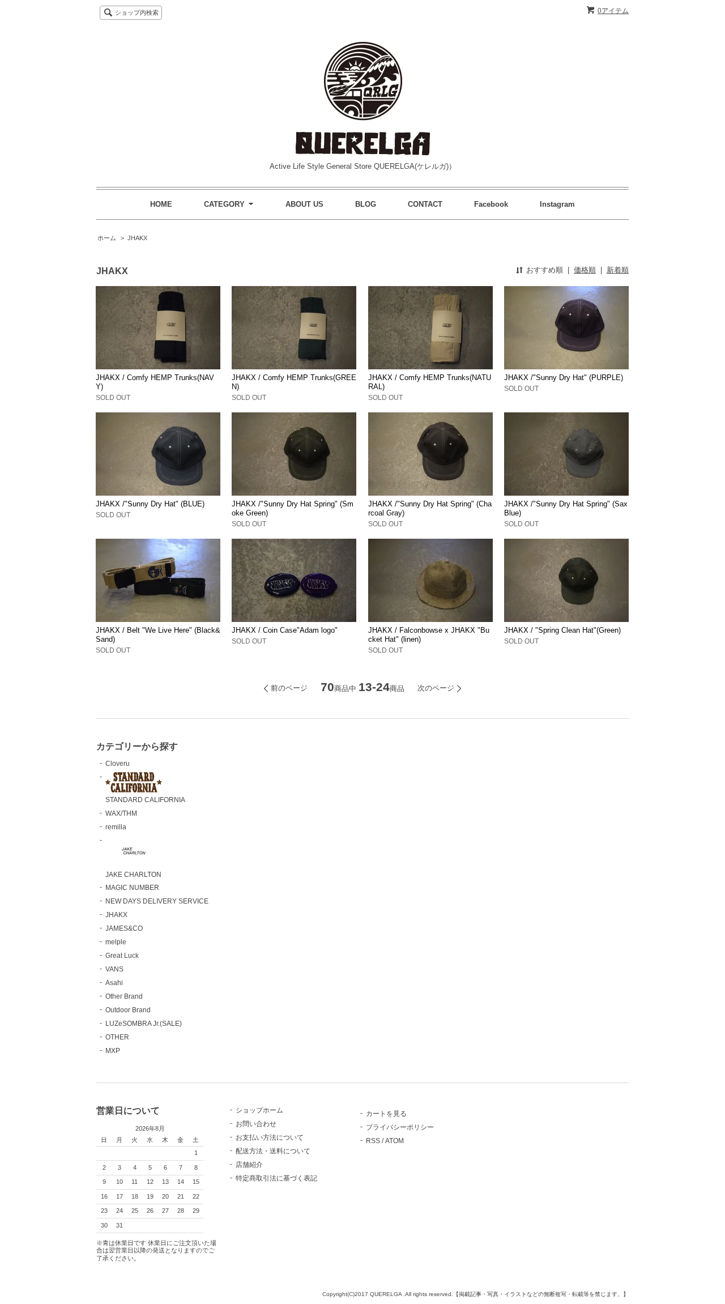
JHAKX (137, 238)
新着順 (618, 270)
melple (115, 942)
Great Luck (122, 956)
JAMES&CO (124, 928)
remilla (115, 827)
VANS (114, 969)
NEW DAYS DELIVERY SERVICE (156, 901)
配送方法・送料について (273, 1151)
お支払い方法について (270, 1137)
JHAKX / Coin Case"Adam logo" (285, 630)
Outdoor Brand (128, 1010)
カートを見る (386, 1114)
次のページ (435, 688)
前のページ (289, 688)
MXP (112, 1051)
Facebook (491, 204)
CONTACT (425, 204)
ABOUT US (304, 204)
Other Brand (124, 996)
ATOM (394, 1141)
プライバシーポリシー (400, 1127)
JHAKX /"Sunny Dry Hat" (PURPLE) (563, 377)
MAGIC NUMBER (132, 888)
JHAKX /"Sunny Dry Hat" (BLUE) (150, 504)
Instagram (557, 204)
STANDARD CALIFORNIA (145, 800)
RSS (373, 1141)
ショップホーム (259, 1110)
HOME (161, 204)
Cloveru (117, 764)
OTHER (117, 1037)
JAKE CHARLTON (133, 875)
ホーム (106, 238)
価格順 (585, 270)
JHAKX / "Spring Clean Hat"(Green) (562, 630)
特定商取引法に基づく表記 (276, 1178)
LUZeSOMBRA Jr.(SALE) (143, 1024)
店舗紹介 (249, 1165)
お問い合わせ (256, 1124)
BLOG (365, 204)
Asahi (114, 983)
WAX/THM (121, 813)
